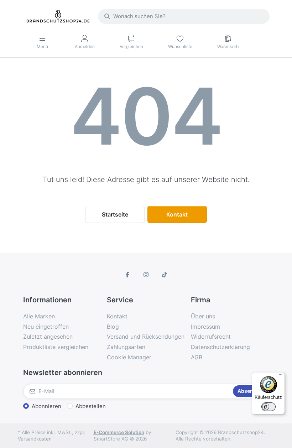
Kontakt (177, 214)
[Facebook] (128, 274)
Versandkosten (35, 439)
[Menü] (280, 376)
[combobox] (184, 16)
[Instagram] (146, 274)
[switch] (268, 406)
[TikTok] (164, 274)
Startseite (115, 214)
